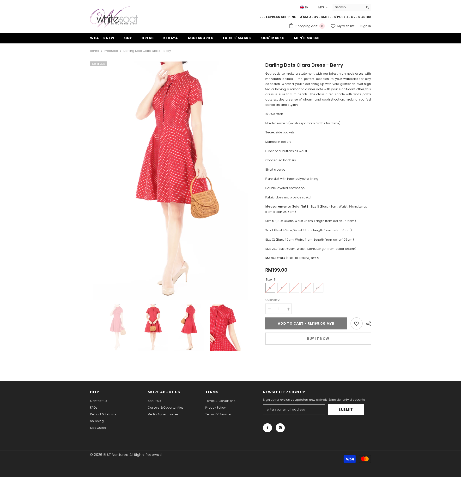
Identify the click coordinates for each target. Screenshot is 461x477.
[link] (357, 324)
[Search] (352, 7)
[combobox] (348, 7)
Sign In (365, 26)
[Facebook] (267, 427)
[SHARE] (367, 324)
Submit (346, 409)
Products (111, 51)
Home (94, 51)
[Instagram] (280, 427)
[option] (170, 180)
